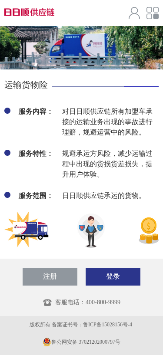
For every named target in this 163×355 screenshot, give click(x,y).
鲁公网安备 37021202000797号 (85, 342)
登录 (113, 276)
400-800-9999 (103, 302)
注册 (50, 276)
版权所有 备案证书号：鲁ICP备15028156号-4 (81, 325)
